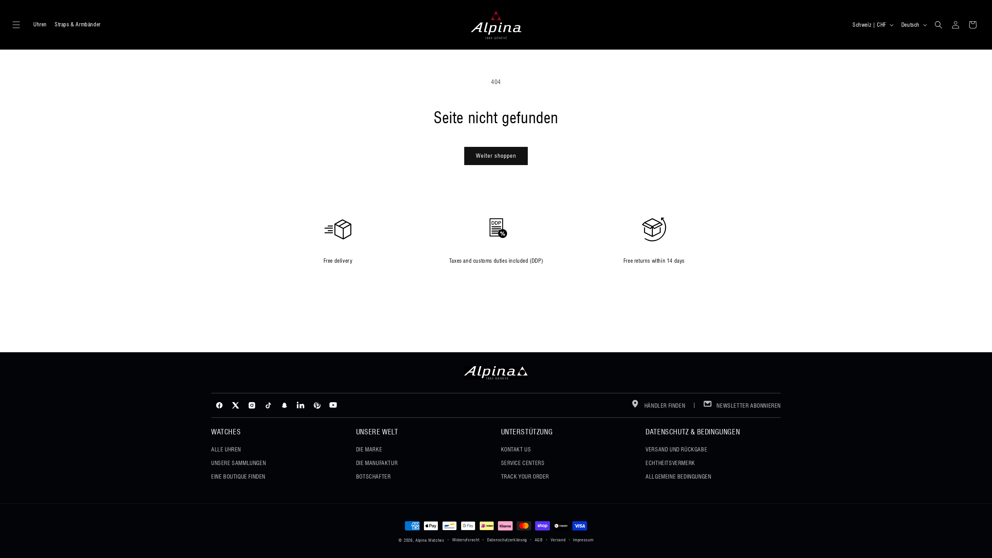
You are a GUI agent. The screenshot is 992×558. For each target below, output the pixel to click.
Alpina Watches (429, 540)
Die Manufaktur (377, 463)
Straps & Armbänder (78, 24)
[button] (16, 24)
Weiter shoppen (496, 155)
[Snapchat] (284, 405)
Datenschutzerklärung (507, 539)
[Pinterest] (317, 405)
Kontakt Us (516, 449)
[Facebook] (219, 405)
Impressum (583, 539)
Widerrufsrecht (466, 539)
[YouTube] (333, 405)
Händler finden (664, 406)
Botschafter (373, 477)
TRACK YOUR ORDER (525, 477)
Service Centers (523, 463)
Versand (558, 539)
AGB (539, 539)
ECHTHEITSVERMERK (670, 463)
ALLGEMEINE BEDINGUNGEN (678, 477)
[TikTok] (268, 405)
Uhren (40, 24)
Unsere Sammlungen (238, 463)
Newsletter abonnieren (748, 406)
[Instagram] (252, 405)
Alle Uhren (226, 449)
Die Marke (369, 449)
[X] (235, 405)
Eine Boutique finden (238, 477)
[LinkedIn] (301, 405)
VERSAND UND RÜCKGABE (676, 449)
